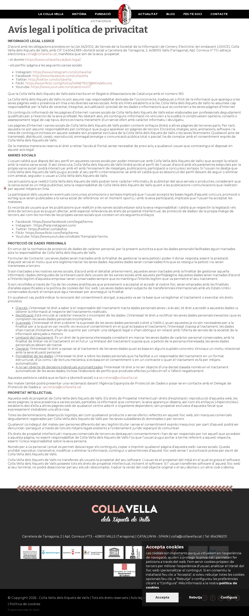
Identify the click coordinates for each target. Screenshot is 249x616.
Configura (229, 597)
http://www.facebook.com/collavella (60, 76)
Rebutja (195, 597)
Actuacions (101, 21)
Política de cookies (25, 604)
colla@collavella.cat (41, 54)
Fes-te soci (192, 14)
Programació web (18, 609)
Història (79, 14)
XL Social (34, 609)
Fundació (103, 14)
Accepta (162, 597)
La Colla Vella (50, 14)
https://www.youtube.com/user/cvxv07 (61, 87)
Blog (170, 14)
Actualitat (148, 14)
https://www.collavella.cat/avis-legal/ (53, 60)
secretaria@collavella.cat (118, 378)
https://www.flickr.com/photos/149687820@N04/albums (68, 83)
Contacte (219, 14)
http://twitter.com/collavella (49, 79)
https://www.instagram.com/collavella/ (62, 72)
